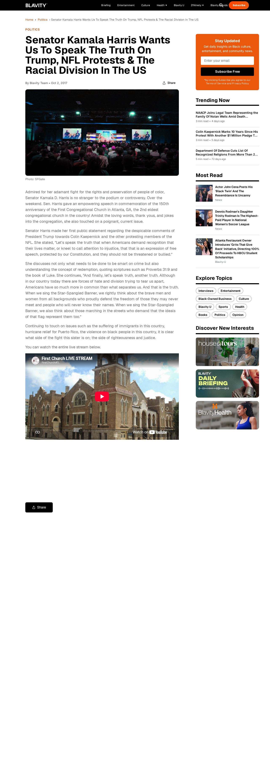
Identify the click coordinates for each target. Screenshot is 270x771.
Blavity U (204, 307)
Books (202, 315)
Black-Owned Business (215, 299)
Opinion (237, 315)
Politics (42, 19)
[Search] (221, 5)
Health (239, 307)
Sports (223, 307)
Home (29, 19)
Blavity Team (39, 83)
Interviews (205, 291)
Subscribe (239, 5)
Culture (244, 299)
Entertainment (230, 291)
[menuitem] (161, 5)
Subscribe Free (227, 71)
